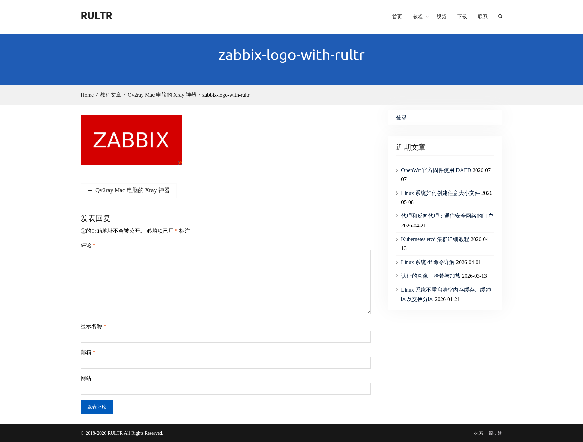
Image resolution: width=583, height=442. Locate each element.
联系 (483, 16)
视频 (441, 16)
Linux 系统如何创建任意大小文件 (440, 193)
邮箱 (88, 352)
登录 (401, 117)
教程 (418, 16)
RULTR (96, 15)
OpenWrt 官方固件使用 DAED (436, 170)
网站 (86, 378)
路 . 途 (495, 433)
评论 (88, 245)
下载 (462, 16)
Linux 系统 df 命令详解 (428, 262)
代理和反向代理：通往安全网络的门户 (447, 216)
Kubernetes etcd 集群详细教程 (435, 239)
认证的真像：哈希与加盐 (431, 276)
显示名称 (93, 326)
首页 (397, 16)
